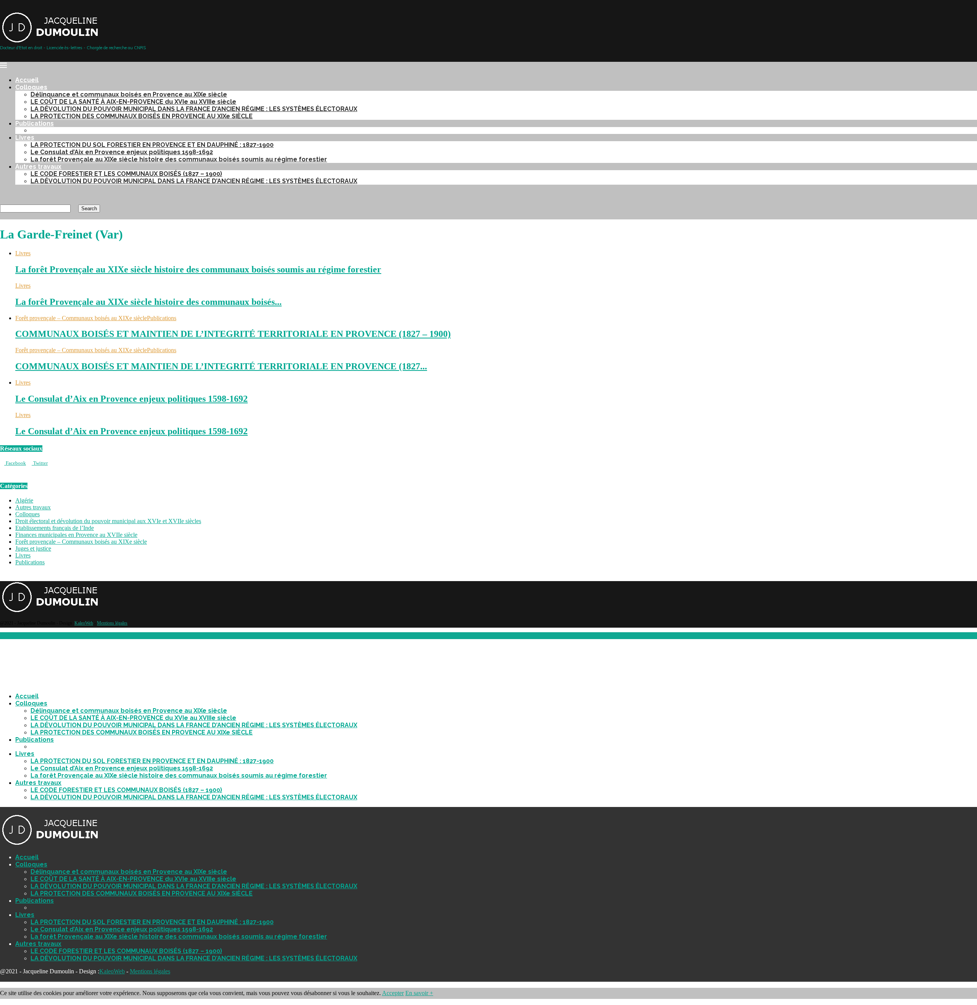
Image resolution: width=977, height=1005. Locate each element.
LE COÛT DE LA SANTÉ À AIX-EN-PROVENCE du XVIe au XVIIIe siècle (133, 101)
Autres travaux (38, 166)
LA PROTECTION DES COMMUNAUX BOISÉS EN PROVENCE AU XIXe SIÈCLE (142, 116)
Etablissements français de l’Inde (54, 528)
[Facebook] (2, 194)
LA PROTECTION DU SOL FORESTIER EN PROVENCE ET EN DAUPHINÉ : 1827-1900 (152, 144)
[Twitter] (8, 194)
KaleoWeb (83, 623)
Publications (34, 123)
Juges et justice (33, 548)
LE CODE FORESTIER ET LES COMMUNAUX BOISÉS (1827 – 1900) (126, 173)
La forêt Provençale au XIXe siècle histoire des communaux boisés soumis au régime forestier (179, 159)
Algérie (24, 500)
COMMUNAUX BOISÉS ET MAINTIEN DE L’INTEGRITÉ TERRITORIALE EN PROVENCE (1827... (221, 366)
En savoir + (419, 993)
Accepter (393, 993)
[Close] (2, 810)
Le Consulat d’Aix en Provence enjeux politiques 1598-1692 (122, 152)
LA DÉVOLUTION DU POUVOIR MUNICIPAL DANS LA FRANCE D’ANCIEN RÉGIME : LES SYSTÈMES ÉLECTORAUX (194, 109)
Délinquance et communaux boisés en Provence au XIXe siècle (129, 94)
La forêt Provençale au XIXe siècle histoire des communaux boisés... (148, 302)
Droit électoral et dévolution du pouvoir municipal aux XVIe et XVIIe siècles (108, 521)
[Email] (14, 194)
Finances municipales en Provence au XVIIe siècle (76, 534)
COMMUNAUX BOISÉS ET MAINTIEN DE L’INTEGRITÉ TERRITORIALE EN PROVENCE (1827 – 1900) (233, 334)
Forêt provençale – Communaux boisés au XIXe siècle (81, 541)
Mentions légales (112, 623)
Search (89, 208)
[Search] (2, 201)
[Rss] (20, 194)
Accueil (27, 80)
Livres (24, 137)
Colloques (31, 87)
